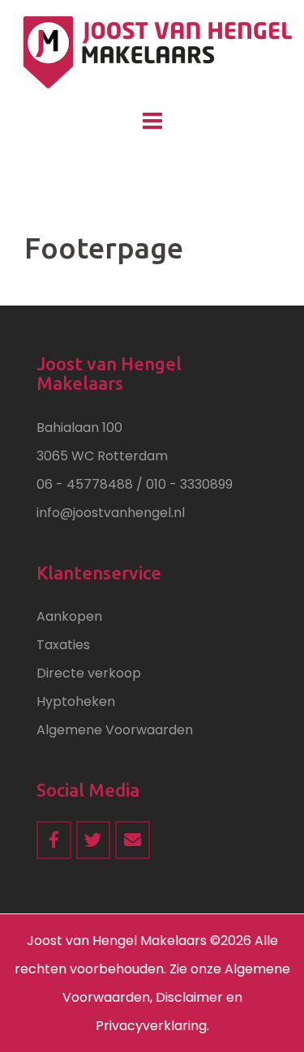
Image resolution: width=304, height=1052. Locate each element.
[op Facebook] (53, 840)
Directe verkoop (88, 673)
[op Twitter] (93, 840)
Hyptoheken (75, 701)
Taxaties (63, 644)
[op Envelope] (132, 840)
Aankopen (69, 616)
